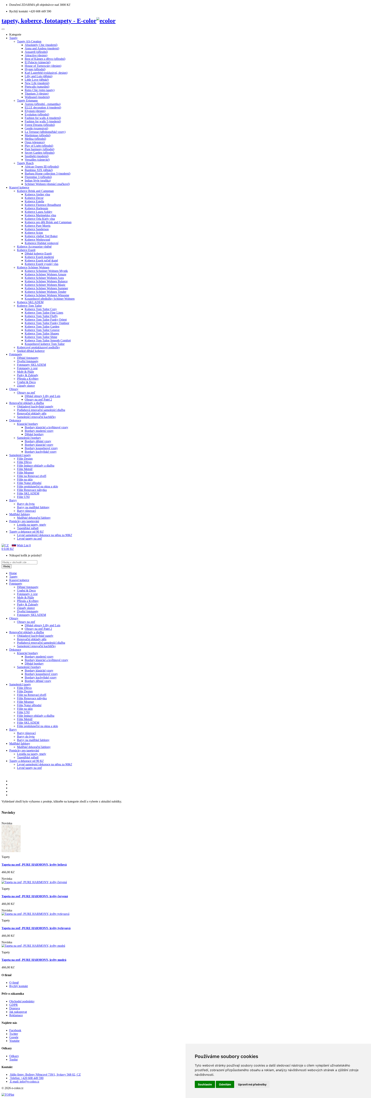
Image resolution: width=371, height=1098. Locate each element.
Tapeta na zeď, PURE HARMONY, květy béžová (34, 864)
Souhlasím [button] (205, 1084)
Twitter (13, 1033)
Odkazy (14, 1056)
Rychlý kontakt (18, 986)
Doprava (14, 1008)
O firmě (14, 982)
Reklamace (16, 1015)
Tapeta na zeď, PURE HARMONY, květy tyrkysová (36, 928)
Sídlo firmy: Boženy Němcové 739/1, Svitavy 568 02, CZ (45, 1074)
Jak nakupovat (18, 1011)
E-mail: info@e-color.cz (24, 1081)
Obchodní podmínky (22, 1001)
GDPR (13, 1004)
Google (13, 1037)
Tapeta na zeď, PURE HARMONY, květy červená (35, 896)
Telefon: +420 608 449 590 (26, 1078)
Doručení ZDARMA (22, 4)
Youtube (14, 1040)
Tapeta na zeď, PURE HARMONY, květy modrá (34, 959)
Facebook (15, 1030)
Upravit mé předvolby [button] (252, 1084)
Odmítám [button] (225, 1084)
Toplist (13, 1059)
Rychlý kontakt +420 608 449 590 (30, 11)
